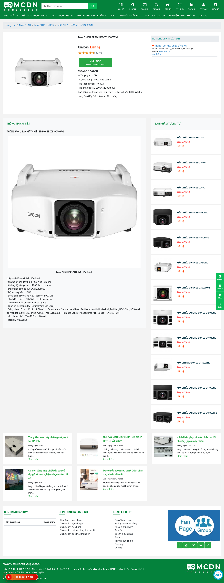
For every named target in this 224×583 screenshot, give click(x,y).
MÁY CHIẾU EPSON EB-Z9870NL (192, 262)
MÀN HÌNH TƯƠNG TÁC (33, 16)
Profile (132, 9)
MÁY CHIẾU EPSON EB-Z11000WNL (76, 25)
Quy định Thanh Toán (71, 520)
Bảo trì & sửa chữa (124, 534)
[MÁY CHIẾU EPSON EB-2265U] (162, 192)
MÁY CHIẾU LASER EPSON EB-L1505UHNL (197, 413)
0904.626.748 (164, 51)
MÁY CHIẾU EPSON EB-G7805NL (192, 212)
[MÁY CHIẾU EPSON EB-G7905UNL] (162, 242)
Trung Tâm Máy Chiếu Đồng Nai (171, 45)
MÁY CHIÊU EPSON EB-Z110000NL (193, 363)
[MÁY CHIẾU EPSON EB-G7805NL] (162, 217)
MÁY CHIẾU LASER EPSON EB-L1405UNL (196, 388)
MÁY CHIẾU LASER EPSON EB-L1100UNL (196, 338)
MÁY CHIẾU (9, 16)
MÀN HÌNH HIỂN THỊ (129, 16)
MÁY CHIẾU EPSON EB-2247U (191, 137)
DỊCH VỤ (203, 16)
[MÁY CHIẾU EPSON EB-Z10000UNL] (162, 292)
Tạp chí (191, 9)
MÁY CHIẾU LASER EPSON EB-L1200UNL (196, 313)
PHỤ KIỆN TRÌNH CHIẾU (180, 16)
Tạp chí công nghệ (124, 540)
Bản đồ (121, 9)
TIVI (112, 16)
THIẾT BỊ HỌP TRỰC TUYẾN (90, 16)
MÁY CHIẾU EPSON (44, 25)
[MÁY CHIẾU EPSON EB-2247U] (162, 142)
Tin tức (180, 9)
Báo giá (144, 9)
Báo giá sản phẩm (124, 527)
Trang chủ (10, 25)
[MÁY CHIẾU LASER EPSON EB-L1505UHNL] (162, 417)
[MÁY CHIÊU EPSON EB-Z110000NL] (162, 367)
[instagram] (207, 545)
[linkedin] (200, 545)
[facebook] (194, 525)
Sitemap (204, 9)
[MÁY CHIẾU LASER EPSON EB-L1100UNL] (162, 342)
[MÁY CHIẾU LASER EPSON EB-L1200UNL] (162, 317)
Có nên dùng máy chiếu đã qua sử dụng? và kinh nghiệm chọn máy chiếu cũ (48, 474)
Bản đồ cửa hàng (123, 520)
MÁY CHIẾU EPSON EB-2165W (191, 162)
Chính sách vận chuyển (71, 523)
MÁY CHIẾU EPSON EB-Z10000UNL (193, 288)
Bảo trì (168, 9)
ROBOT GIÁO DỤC (153, 16)
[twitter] (193, 545)
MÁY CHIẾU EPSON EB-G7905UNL (193, 237)
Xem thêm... (34, 459)
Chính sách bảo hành (70, 527)
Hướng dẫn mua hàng (126, 523)
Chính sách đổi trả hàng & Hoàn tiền (78, 530)
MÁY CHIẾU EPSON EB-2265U (191, 187)
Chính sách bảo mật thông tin (75, 534)
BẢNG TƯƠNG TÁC (61, 16)
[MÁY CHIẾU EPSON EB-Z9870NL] (162, 267)
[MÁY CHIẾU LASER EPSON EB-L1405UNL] (162, 392)
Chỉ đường (156, 54)
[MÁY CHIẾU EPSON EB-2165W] (162, 167)
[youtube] (186, 545)
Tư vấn (156, 9)
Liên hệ (215, 9)
